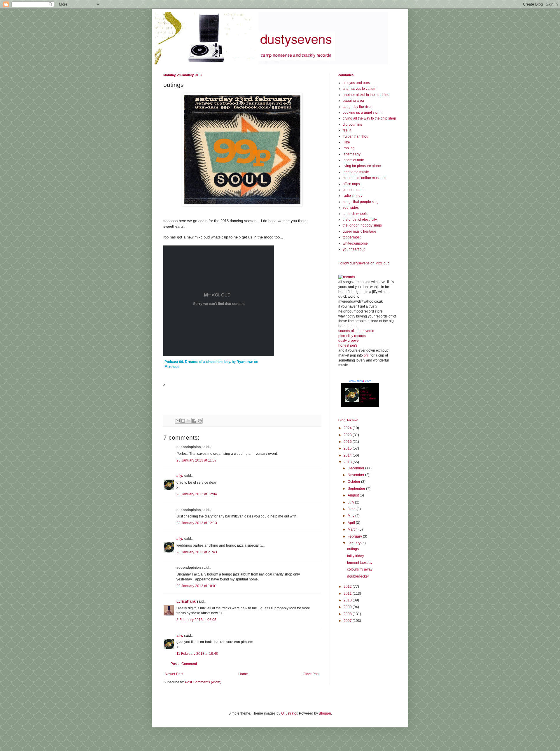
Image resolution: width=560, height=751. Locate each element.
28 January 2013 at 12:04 (196, 494)
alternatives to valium (359, 89)
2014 (348, 455)
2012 (348, 587)
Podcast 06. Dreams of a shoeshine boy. (197, 362)
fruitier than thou (355, 136)
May (351, 516)
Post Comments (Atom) (203, 682)
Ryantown (245, 362)
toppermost (351, 237)
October (354, 482)
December (356, 468)
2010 (348, 600)
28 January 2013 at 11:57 (196, 460)
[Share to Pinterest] (200, 421)
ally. (179, 476)
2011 (348, 594)
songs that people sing (361, 202)
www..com (360, 381)
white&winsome (355, 243)
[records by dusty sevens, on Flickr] (346, 277)
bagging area (353, 101)
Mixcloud (171, 367)
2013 (348, 462)
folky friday (355, 556)
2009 (348, 607)
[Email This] (178, 421)
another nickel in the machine (366, 95)
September (357, 489)
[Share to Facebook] (194, 421)
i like (346, 142)
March (353, 529)
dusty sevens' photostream (368, 396)
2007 (348, 621)
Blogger (325, 713)
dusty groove (348, 340)
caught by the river (357, 107)
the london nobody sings (362, 225)
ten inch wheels (355, 214)
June (352, 509)
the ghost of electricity (360, 219)
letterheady (351, 154)
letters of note (353, 160)
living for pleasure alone (362, 166)
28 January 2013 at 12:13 (196, 523)
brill (367, 355)
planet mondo (354, 190)
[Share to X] (189, 421)
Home (243, 674)
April (352, 523)
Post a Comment (184, 664)
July (351, 502)
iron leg (349, 148)
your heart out (354, 249)
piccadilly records (352, 336)
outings (353, 549)
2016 (348, 442)
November (356, 475)
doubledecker (358, 576)
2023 (348, 435)
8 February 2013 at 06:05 (196, 620)
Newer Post (174, 674)
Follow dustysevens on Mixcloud (364, 263)
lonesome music (356, 172)
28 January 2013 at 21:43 (196, 552)
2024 (348, 428)
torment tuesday (359, 563)
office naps (351, 184)
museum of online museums (365, 178)
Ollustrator (289, 713)
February (355, 536)
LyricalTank (186, 601)
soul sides (351, 208)
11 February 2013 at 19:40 (197, 654)
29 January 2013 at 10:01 (196, 586)
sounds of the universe (356, 331)
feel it (347, 130)
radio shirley (352, 196)
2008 (348, 614)
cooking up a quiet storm (362, 112)
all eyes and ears (356, 83)
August (354, 495)
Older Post (311, 674)
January (354, 543)
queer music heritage (359, 231)
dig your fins (352, 124)
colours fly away (359, 569)
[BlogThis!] (183, 421)
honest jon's (347, 345)
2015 (348, 448)
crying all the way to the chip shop (369, 118)
